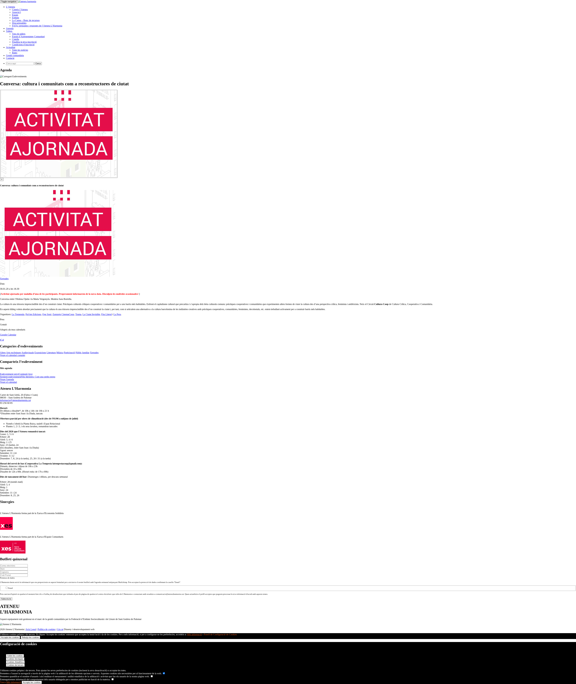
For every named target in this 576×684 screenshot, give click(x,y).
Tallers (9, 31)
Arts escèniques (13, 352)
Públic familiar (82, 352)
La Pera (117, 314)
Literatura (51, 352)
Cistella (15, 39)
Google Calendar (8, 334)
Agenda (10, 28)
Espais (15, 15)
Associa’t (16, 12)
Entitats (15, 17)
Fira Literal (106, 314)
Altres (3, 352)
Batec (14, 52)
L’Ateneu (10, 7)
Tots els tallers (18, 34)
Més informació (194, 634)
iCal (2, 340)
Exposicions (40, 352)
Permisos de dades (7, 578)
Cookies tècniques (15, 659)
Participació (69, 352)
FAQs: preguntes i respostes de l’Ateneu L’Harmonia (37, 25)
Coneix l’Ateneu (20, 9)
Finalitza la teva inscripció (24, 42)
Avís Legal (31, 629)
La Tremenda (18, 314)
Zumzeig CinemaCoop (63, 314)
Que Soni (46, 314)
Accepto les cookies (10, 637)
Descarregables (19, 23)
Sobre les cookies (15, 656)
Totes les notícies (20, 50)
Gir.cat (60, 629)
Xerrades (4, 278)
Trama (78, 314)
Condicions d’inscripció (23, 44)
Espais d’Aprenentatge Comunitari (28, 36)
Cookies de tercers (15, 665)
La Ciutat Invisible (91, 314)
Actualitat (10, 47)
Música (59, 352)
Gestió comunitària (15, 55)
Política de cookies (46, 629)
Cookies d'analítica (15, 662)
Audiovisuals (27, 352)
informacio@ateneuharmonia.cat (15, 400)
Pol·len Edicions (33, 314)
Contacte (10, 58)
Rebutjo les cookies (30, 637)
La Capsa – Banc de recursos (26, 20)
